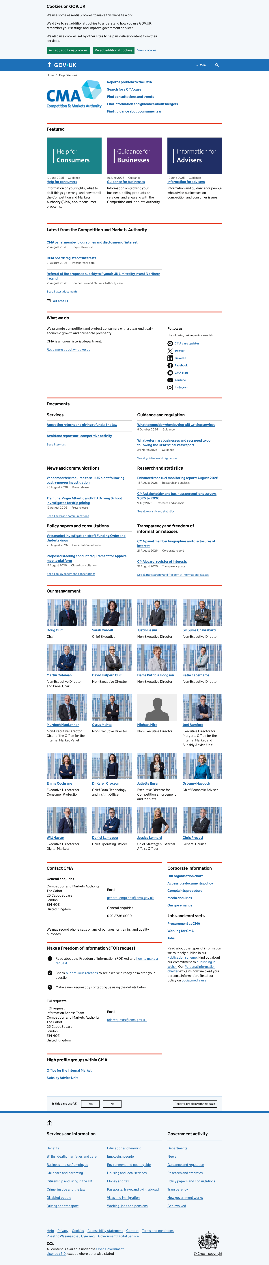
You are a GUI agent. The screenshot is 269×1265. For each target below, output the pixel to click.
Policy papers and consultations (191, 1181)
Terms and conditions (158, 1231)
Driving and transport (63, 1206)
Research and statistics (185, 1173)
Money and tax (118, 1181)
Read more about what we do (68, 349)
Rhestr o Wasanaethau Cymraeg (71, 1236)
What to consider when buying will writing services (176, 425)
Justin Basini (147, 630)
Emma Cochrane (59, 783)
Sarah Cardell (102, 630)
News (171, 1156)
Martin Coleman (59, 675)
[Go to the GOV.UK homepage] (61, 65)
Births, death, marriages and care (72, 1156)
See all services (56, 444)
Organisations (68, 75)
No (116, 1103)
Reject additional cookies (113, 50)
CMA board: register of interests (71, 258)
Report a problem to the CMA (129, 82)
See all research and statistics (155, 511)
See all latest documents (62, 291)
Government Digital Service (118, 1236)
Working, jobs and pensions (127, 1206)
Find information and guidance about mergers (142, 104)
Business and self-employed (67, 1165)
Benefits (53, 1148)
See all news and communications (68, 516)
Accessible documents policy (190, 883)
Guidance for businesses (126, 182)
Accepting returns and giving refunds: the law (82, 425)
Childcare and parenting (65, 1173)
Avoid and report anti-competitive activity (79, 436)
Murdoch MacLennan (63, 725)
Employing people (120, 1156)
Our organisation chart (185, 876)
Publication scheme (182, 957)
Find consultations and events (130, 97)
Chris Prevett (193, 837)
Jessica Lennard (149, 837)
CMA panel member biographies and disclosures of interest (92, 242)
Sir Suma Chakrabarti (199, 630)
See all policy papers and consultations (71, 574)
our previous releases (82, 973)
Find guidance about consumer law (134, 111)
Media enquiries (179, 898)
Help (50, 1231)
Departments (177, 1148)
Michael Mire (147, 725)
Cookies (78, 1231)
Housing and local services (127, 1173)
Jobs (171, 938)
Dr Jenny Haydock (196, 783)
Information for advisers (186, 182)
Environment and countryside (129, 1165)
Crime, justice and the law (66, 1189)
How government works (185, 1197)
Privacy (62, 1231)
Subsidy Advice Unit (62, 1078)
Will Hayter (55, 837)
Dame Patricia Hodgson (155, 675)
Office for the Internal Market (69, 1070)
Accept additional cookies (68, 50)
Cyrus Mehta (102, 725)
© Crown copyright (208, 1253)
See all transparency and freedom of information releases (173, 574)
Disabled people (59, 1197)
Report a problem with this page (195, 1103)
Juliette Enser (148, 783)
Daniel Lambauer (105, 837)
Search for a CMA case (124, 89)
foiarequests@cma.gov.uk (127, 1020)
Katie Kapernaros (196, 675)
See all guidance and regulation (157, 458)
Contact (132, 1231)
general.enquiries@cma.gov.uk (130, 898)
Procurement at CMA (183, 923)
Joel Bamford (193, 725)
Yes (94, 1103)
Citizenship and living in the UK (69, 1181)
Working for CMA (180, 931)
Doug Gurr (55, 630)
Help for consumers (62, 182)
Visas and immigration (123, 1197)
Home (50, 75)
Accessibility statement (105, 1231)
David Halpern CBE (107, 675)
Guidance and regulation (185, 1165)
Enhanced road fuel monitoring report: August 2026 (177, 478)
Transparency (177, 1189)
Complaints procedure (184, 891)
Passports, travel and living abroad (133, 1189)
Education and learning (124, 1148)
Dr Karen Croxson (105, 783)
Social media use (194, 980)
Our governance (179, 905)
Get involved (176, 1206)
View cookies (147, 50)
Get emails (59, 301)
